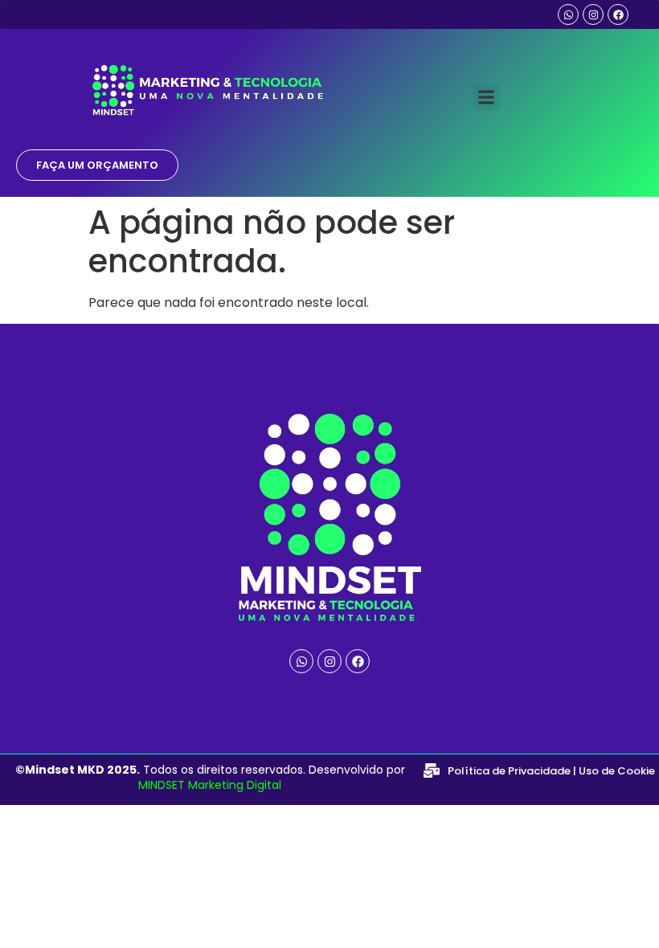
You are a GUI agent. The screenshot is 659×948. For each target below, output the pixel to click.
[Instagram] (593, 14)
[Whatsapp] (568, 14)
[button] (486, 97)
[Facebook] (618, 14)
